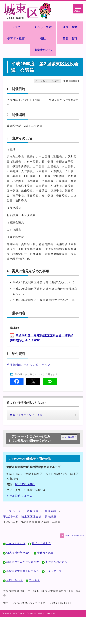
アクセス (34, 580)
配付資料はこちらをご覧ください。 (30, 364)
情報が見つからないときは (26, 415)
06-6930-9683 (25, 484)
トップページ (12, 510)
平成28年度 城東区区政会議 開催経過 (29, 516)
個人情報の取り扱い (18, 552)
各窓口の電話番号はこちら (22, 571)
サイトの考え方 (41, 543)
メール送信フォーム (19, 495)
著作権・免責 (45, 552)
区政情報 (32, 510)
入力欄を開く (70, 437)
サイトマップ (53, 571)
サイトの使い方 (15, 543)
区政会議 (50, 510)
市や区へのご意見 (56, 562)
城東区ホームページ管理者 (22, 562)
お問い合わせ (14, 580)
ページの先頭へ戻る (74, 536)
